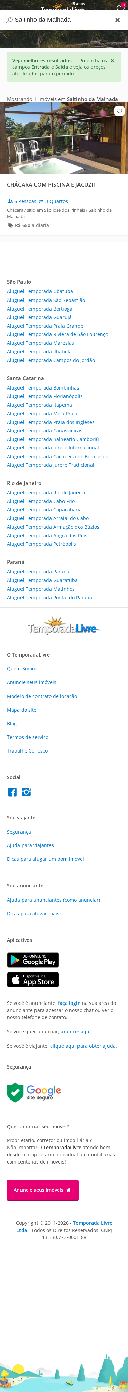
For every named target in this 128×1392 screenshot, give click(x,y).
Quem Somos (22, 668)
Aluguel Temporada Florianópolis (45, 396)
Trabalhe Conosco (27, 750)
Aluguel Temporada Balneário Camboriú (53, 439)
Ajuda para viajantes (30, 845)
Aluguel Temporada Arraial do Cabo (48, 518)
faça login (69, 1003)
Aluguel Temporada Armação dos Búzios (53, 527)
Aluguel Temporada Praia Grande (45, 325)
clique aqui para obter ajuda (83, 1046)
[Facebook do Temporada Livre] (14, 794)
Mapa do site (22, 710)
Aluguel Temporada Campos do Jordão (51, 360)
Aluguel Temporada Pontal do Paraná (49, 597)
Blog (12, 723)
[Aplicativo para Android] (36, 966)
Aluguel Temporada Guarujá (39, 317)
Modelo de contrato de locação (42, 696)
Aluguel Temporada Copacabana (44, 509)
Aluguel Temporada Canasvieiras (44, 430)
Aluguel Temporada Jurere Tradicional (50, 465)
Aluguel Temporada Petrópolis (41, 544)
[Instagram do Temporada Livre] (27, 794)
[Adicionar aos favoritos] (119, 111)
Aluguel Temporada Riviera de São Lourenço (57, 334)
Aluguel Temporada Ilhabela (39, 351)
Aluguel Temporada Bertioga (39, 308)
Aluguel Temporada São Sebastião (46, 300)
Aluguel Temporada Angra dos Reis (47, 535)
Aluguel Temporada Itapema (39, 404)
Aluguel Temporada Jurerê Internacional (53, 447)
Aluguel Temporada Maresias (40, 342)
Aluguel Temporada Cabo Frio (41, 501)
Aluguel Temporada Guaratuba (42, 580)
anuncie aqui (76, 1031)
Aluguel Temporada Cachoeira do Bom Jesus (57, 456)
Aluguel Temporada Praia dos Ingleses (51, 422)
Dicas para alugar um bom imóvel (45, 859)
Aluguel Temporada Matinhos (41, 589)
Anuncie (31, 682)
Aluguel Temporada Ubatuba (40, 291)
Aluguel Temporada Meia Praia (42, 413)
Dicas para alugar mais (33, 913)
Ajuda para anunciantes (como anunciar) (53, 900)
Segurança (19, 831)
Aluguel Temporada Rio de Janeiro (46, 492)
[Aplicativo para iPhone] (36, 986)
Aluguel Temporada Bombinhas (43, 387)
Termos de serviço (27, 737)
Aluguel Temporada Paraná (38, 571)
